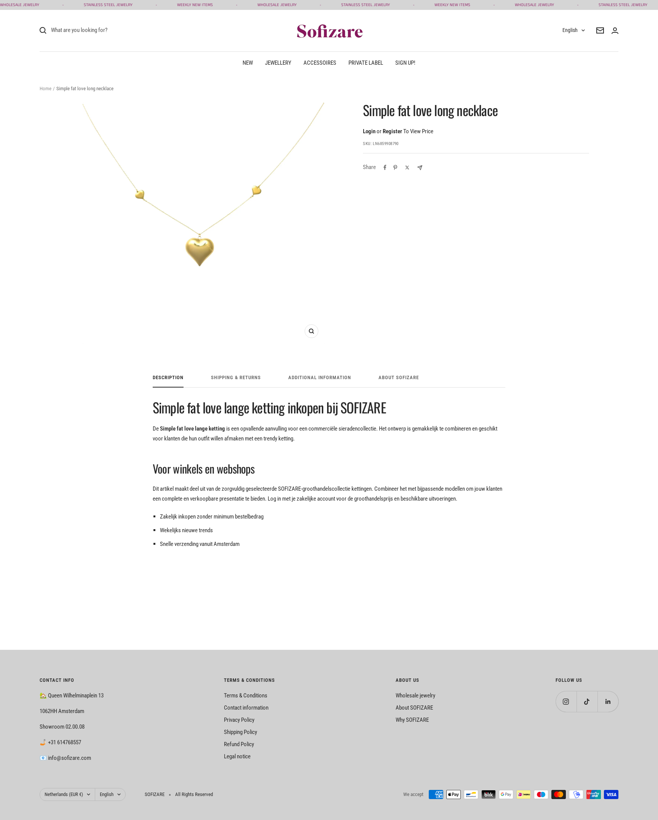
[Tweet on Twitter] (407, 167)
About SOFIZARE (414, 707)
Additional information (319, 377)
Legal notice (237, 756)
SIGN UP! (405, 62)
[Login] (615, 30)
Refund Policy (239, 744)
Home (45, 88)
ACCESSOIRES (319, 62)
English (570, 30)
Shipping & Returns (236, 377)
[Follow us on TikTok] (587, 701)
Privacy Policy (239, 719)
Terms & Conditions (245, 695)
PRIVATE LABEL (365, 62)
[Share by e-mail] (419, 167)
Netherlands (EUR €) (64, 794)
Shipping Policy (240, 732)
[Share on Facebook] (384, 167)
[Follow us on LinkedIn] (607, 701)
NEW (248, 62)
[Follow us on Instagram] (566, 701)
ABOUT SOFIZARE (399, 377)
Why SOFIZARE (412, 719)
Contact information (246, 707)
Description (168, 377)
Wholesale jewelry (415, 695)
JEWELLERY (278, 62)
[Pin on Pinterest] (395, 167)
